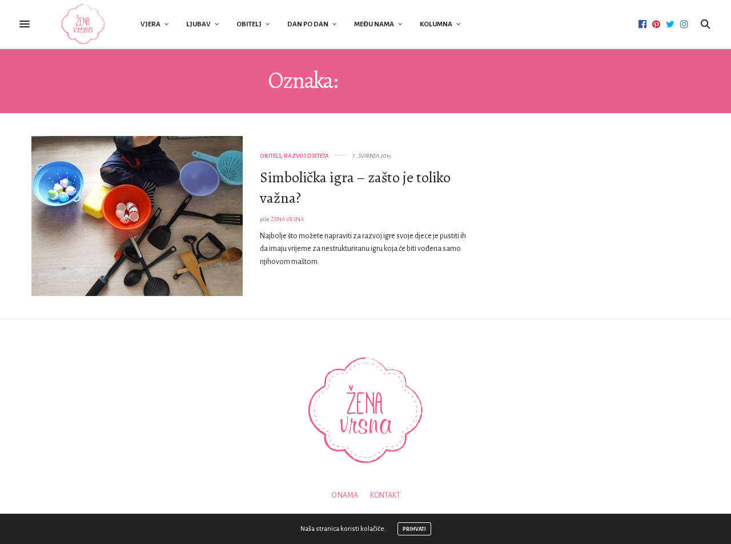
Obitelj (249, 24)
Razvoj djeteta (306, 156)
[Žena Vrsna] (83, 24)
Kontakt (385, 495)
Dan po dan (307, 24)
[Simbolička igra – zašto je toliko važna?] (137, 216)
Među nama (374, 24)
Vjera (150, 24)
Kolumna (436, 24)
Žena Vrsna (287, 219)
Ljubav (198, 24)
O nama (344, 495)
